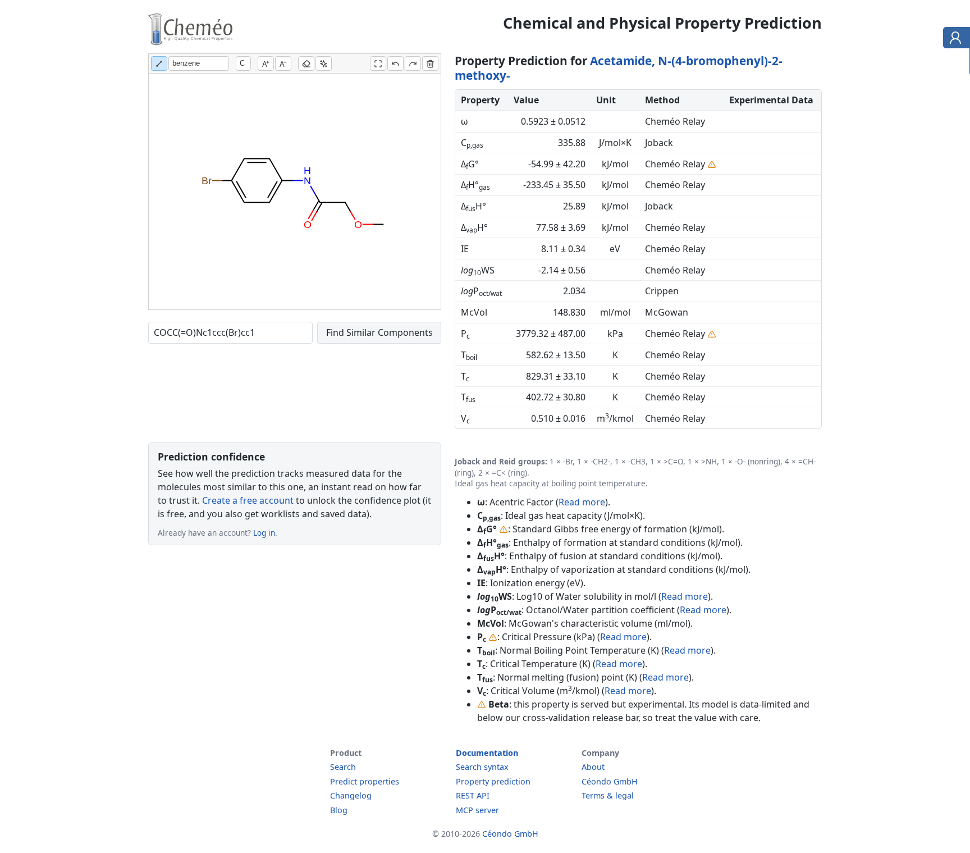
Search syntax (482, 766)
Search (343, 766)
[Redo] (413, 63)
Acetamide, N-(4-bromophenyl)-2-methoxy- (619, 68)
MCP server (477, 810)
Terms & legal (608, 795)
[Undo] (395, 63)
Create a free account (248, 500)
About (593, 766)
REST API (472, 795)
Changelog (351, 795)
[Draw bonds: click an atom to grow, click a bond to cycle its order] (159, 63)
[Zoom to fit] (378, 63)
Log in (264, 532)
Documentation (487, 752)
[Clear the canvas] (430, 63)
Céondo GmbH (610, 781)
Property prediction (493, 781)
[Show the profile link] (954, 39)
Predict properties (364, 781)
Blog (338, 810)
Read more (582, 502)
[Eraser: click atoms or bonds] (306, 63)
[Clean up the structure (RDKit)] (323, 63)
